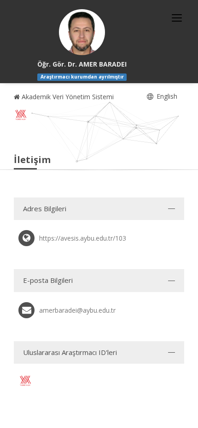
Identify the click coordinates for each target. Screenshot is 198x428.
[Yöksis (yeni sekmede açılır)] (21, 115)
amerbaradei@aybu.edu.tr (77, 310)
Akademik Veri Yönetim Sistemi (67, 96)
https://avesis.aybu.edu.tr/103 (82, 238)
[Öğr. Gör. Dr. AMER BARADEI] (82, 32)
